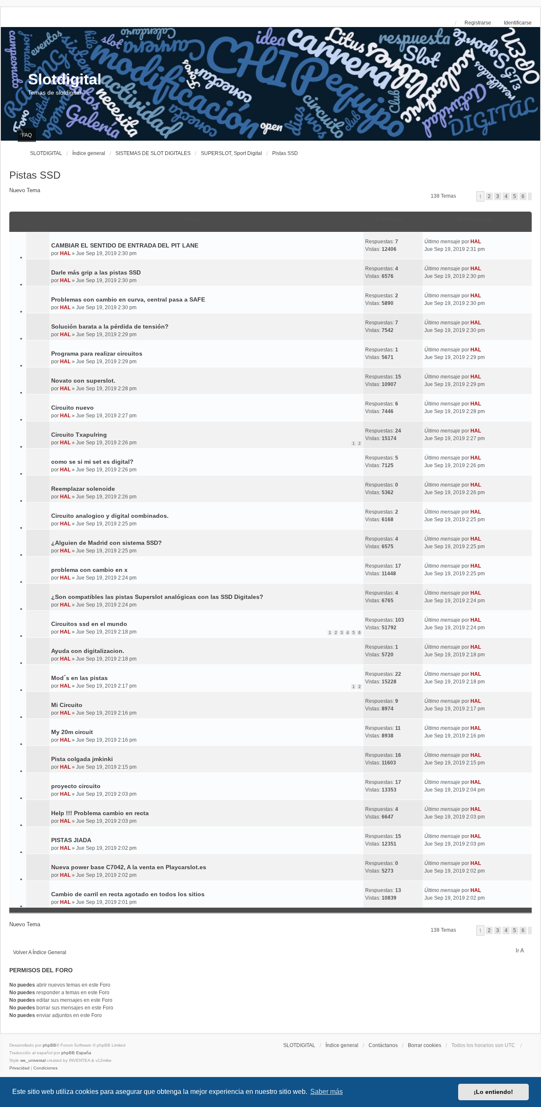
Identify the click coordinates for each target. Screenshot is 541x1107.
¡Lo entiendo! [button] (493, 1091)
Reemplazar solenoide (83, 488)
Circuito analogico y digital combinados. (110, 515)
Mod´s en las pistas (79, 678)
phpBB (49, 1045)
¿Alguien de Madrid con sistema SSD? (106, 542)
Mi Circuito (66, 705)
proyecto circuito (76, 786)
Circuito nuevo (72, 407)
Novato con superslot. (83, 380)
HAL (65, 253)
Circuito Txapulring (79, 434)
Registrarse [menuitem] (477, 23)
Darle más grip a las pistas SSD (96, 272)
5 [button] (514, 196)
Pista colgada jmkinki (82, 759)
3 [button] (497, 196)
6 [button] (523, 196)
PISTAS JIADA (71, 840)
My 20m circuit (72, 732)
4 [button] (506, 196)
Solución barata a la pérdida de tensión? (110, 326)
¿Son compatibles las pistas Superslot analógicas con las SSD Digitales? (157, 596)
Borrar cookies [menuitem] (424, 1045)
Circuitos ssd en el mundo (89, 623)
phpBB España (76, 1052)
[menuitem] (19, 1068)
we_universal (33, 1060)
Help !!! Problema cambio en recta (100, 813)
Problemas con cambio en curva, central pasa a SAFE (128, 299)
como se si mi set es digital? (92, 461)
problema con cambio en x (89, 569)
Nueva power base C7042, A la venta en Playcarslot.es (128, 867)
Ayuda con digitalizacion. (87, 650)
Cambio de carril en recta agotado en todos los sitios (128, 894)
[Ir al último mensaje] (484, 241)
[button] (530, 196)
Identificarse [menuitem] (518, 23)
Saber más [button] (326, 1091)
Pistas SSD (34, 175)
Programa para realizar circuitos (96, 353)
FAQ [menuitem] (27, 135)
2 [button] (489, 196)
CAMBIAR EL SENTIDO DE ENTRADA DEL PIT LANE (124, 245)
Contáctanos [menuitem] (383, 1045)
